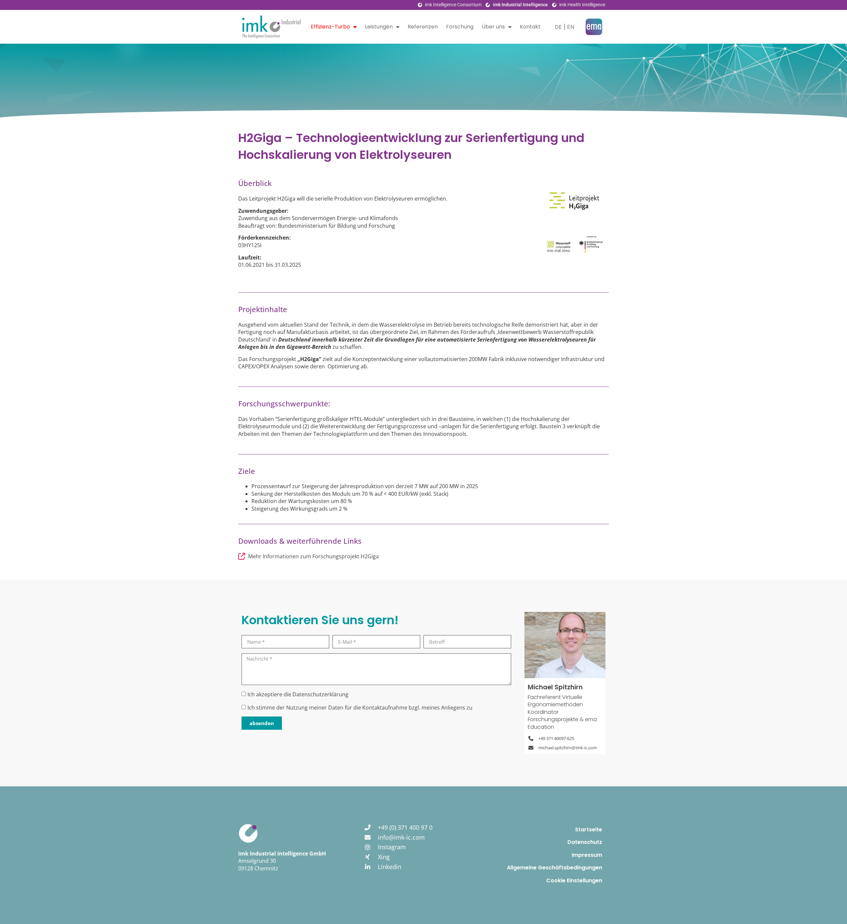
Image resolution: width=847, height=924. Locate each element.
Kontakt (530, 26)
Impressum (587, 855)
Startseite (588, 829)
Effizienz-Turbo (330, 26)
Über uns (493, 26)
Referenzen (423, 26)
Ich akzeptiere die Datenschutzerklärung (297, 694)
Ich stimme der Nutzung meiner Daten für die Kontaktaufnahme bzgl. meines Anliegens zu (359, 708)
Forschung (459, 26)
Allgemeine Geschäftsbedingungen (554, 867)
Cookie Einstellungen (574, 880)
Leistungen (379, 26)
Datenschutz (584, 842)
